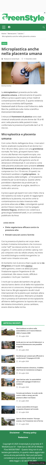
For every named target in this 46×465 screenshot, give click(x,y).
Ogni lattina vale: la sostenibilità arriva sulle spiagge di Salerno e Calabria (28, 381)
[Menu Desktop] (3, 27)
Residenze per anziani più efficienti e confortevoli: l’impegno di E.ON (30, 357)
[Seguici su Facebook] (9, 27)
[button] (44, 27)
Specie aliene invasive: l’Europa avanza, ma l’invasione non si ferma (29, 419)
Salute (4, 43)
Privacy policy (29, 432)
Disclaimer (15, 432)
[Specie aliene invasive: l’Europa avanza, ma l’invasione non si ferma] (8, 421)
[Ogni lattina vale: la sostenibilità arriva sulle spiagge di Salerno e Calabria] (8, 382)
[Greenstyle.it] (23, 17)
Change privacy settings (37, 463)
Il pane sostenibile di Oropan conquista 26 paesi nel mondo (27, 408)
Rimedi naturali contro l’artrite (19, 234)
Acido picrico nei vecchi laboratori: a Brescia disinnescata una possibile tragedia (30, 344)
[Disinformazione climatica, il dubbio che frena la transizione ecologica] (8, 371)
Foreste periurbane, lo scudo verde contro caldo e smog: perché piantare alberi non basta (29, 395)
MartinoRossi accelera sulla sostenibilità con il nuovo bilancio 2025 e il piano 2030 (28, 330)
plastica (28, 265)
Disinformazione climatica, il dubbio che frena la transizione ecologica (30, 369)
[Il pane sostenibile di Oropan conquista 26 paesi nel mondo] (8, 410)
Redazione (23, 437)
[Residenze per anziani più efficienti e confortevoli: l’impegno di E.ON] (8, 359)
